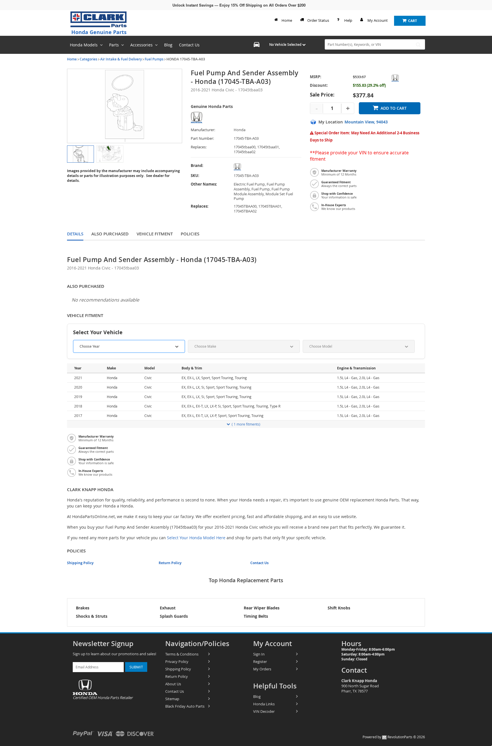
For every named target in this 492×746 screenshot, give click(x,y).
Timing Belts (256, 616)
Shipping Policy (80, 562)
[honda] (268, 166)
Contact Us (259, 562)
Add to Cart (394, 108)
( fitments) (246, 424)
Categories (88, 59)
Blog (257, 696)
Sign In (259, 654)
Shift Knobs (339, 608)
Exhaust (168, 608)
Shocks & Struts (91, 616)
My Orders (262, 669)
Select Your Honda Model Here (196, 537)
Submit (136, 667)
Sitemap (172, 698)
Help (348, 20)
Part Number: (202, 138)
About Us (173, 683)
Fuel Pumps (154, 59)
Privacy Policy (176, 661)
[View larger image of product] (80, 154)
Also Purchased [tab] (110, 234)
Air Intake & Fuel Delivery (121, 59)
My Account (377, 20)
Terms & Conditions (181, 654)
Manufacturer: (203, 129)
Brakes (82, 608)
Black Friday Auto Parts (184, 706)
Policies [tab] (190, 234)
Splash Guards (174, 616)
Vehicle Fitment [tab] (155, 234)
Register (260, 661)
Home (287, 20)
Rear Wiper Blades (262, 608)
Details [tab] (75, 234)
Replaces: (198, 147)
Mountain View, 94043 (366, 122)
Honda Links (264, 703)
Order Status (318, 20)
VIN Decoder (264, 711)
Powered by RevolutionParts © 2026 (394, 737)
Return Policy (170, 562)
